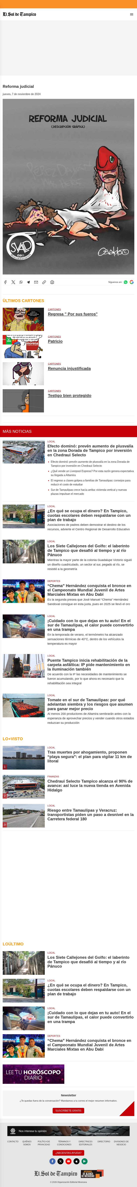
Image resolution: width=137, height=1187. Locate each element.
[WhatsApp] (21, 282)
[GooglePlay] (85, 1161)
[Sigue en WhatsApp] (125, 282)
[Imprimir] (52, 282)
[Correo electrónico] (36, 282)
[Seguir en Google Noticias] (131, 282)
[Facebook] (5, 282)
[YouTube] (68, 1161)
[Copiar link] (44, 282)
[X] (13, 282)
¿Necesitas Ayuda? (68, 1152)
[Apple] (77, 1161)
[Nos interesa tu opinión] (68, 1131)
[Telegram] (28, 282)
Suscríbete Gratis (68, 1110)
